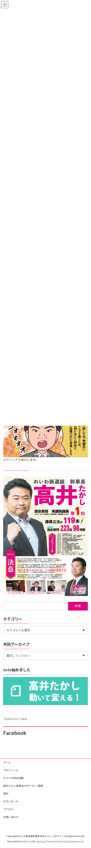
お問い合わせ (10, 817)
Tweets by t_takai (15, 718)
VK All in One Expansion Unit (69, 841)
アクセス (8, 809)
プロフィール (10, 770)
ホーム (7, 762)
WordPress (25, 841)
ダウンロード (10, 801)
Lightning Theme (44, 841)
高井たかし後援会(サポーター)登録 (23, 785)
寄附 (5, 793)
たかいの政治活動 (13, 778)
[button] (37, 454)
